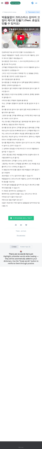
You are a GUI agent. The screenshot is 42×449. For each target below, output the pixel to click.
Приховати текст (34, 12)
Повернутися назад (9, 12)
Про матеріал (21, 235)
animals (23, 231)
